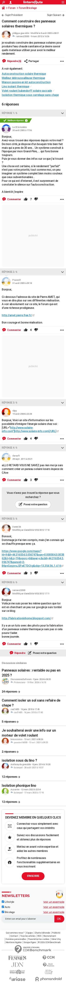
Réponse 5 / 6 (9, 518)
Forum (11, 8)
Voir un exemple (53, 901)
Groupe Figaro (30, 942)
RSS (39, 936)
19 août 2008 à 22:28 (22, 414)
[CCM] (48, 957)
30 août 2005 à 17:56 (22, 130)
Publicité (56, 933)
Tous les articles (28, 936)
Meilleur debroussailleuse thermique (23, 78)
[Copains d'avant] (17, 972)
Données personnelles (16, 939)
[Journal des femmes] (17, 958)
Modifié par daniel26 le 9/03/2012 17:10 (30, 530)
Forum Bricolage (28, 8)
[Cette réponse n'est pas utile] (36, 199)
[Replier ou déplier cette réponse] (62, 113)
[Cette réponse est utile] (25, 199)
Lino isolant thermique (15, 86)
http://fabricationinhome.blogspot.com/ (26, 618)
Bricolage (9, 912)
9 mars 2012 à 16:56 (40, 36)
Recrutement (49, 936)
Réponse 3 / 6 (9, 402)
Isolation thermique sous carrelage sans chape (30, 95)
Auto (7, 907)
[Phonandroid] (48, 979)
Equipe (29, 933)
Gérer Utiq (56, 939)
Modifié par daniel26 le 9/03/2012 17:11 (30, 593)
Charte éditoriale (42, 933)
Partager (34, 61)
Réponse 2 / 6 (9, 271)
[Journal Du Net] (17, 965)
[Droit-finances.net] (48, 965)
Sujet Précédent (14, 15)
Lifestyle (9, 901)
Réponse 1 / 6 (9, 113)
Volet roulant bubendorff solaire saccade (27, 90)
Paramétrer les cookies (38, 939)
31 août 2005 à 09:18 (22, 283)
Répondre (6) (14, 61)
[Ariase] (17, 979)
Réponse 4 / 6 (9, 447)
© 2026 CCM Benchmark (49, 942)
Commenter (14, 199)
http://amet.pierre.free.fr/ (17, 315)
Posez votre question (35, 504)
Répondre (19, 653)
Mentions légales (14, 942)
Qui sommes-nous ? (15, 933)
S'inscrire (33, 876)
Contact (14, 936)
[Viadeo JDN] (48, 972)
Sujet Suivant (54, 15)
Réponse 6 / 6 (9, 582)
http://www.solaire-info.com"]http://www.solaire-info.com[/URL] (29, 429)
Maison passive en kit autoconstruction (26, 82)
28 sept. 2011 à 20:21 (22, 459)
